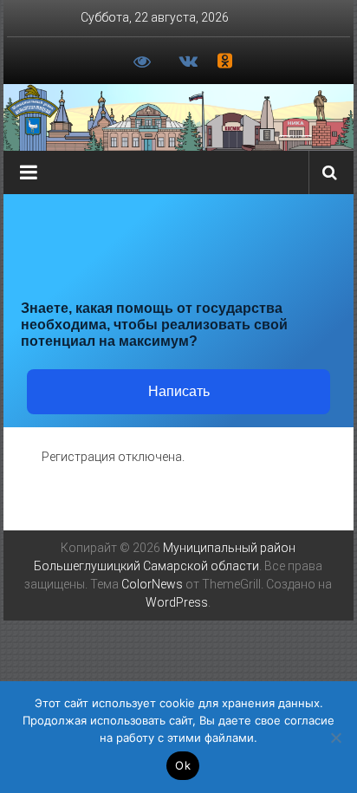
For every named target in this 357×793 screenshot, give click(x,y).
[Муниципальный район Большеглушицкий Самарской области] (178, 117)
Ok (183, 765)
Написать (179, 391)
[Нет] (335, 737)
